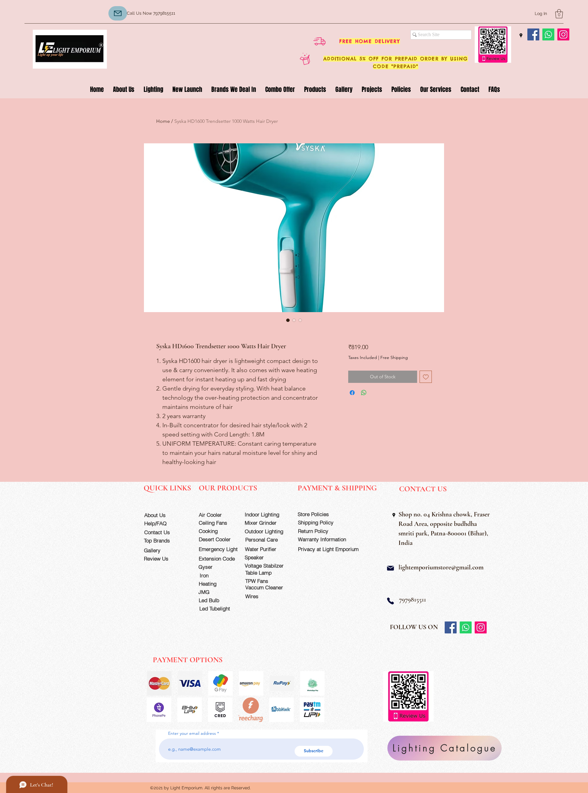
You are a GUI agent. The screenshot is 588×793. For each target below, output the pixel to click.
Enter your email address (192, 733)
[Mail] (390, 568)
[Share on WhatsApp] (364, 392)
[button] (559, 13)
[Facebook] (533, 34)
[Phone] (390, 601)
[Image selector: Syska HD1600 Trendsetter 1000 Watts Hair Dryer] (288, 320)
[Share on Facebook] (352, 392)
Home (163, 121)
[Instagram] (563, 34)
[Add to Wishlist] (426, 377)
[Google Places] (521, 35)
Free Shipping (394, 357)
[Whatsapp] (548, 34)
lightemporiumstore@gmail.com (441, 567)
